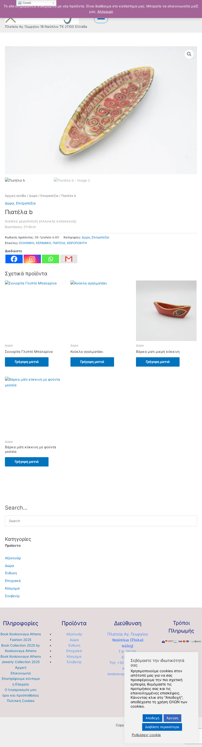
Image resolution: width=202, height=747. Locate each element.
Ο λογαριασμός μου (20, 690)
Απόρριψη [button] (105, 12)
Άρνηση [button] (172, 718)
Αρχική (20, 667)
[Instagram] (32, 259)
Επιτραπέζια (49, 196)
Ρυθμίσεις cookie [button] (146, 735)
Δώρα (33, 196)
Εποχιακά (13, 581)
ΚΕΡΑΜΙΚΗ (43, 243)
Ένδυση (11, 573)
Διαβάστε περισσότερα (162, 727)
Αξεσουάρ (13, 558)
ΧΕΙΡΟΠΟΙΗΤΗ (77, 243)
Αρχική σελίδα (15, 196)
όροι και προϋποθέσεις (20, 695)
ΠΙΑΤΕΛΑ (59, 243)
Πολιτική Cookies (20, 701)
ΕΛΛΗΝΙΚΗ (26, 243)
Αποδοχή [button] (152, 718)
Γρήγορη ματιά (27, 362)
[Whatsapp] (50, 259)
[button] (189, 54)
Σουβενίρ (12, 596)
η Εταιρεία (20, 684)
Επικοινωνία (21, 673)
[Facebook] (14, 259)
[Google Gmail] (68, 259)
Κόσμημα (12, 588)
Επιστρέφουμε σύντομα (21, 679)
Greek (26, 3)
